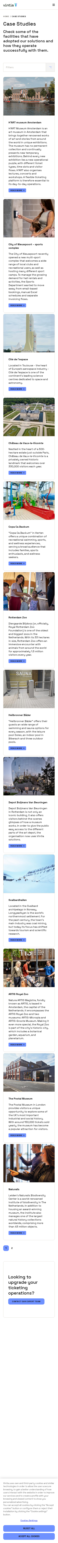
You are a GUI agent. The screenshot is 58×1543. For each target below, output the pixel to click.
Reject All (29, 1528)
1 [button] (6, 1248)
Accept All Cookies (29, 1536)
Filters (10, 67)
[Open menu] (53, 4)
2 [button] (12, 1248)
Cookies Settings (29, 1520)
